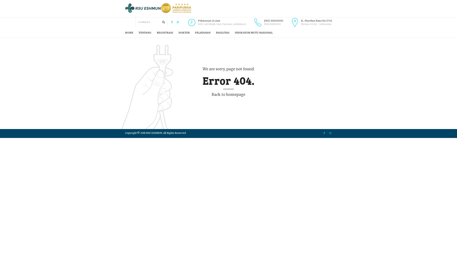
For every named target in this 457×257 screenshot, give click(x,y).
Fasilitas (222, 32)
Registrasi (165, 32)
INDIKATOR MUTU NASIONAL (254, 32)
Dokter (184, 32)
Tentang (145, 32)
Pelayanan (202, 32)
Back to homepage (228, 94)
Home (129, 32)
